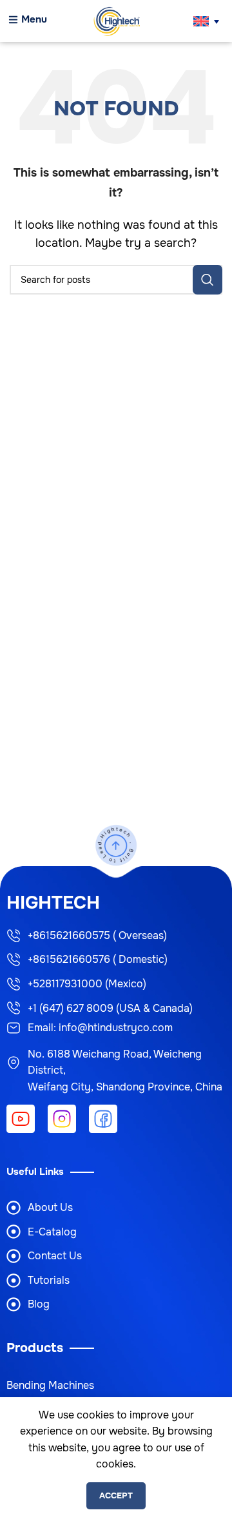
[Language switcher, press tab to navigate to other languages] (206, 21)
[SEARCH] (207, 280)
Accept (116, 1495)
